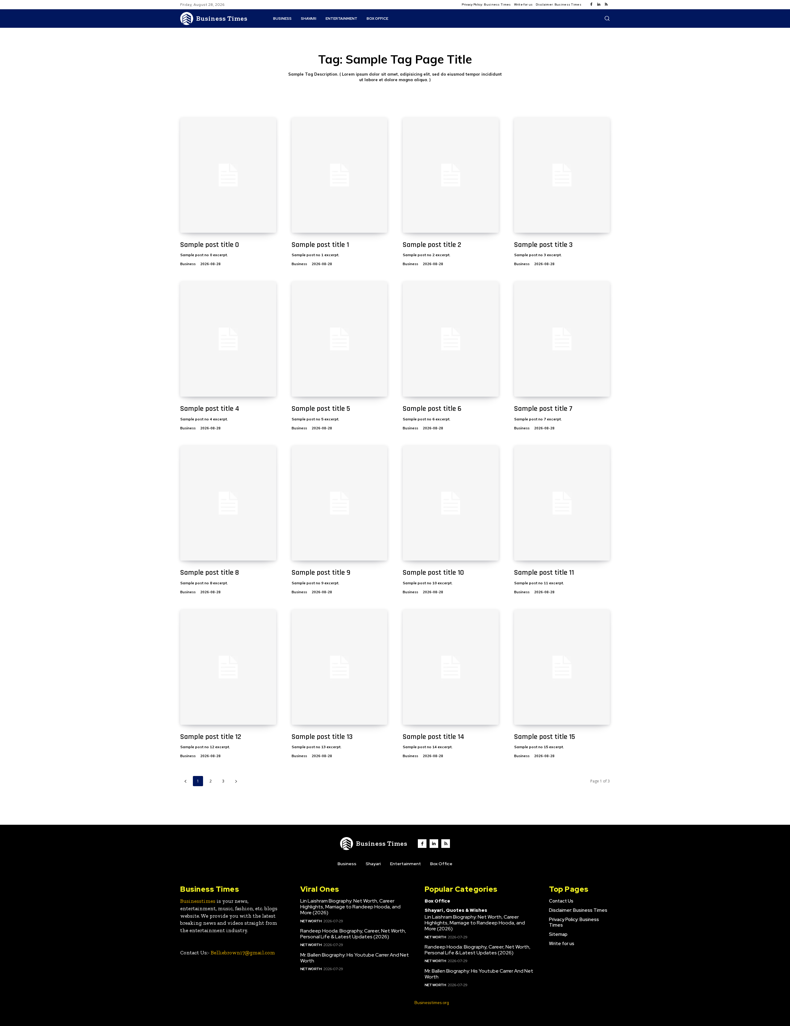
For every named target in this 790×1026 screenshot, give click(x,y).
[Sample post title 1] (340, 175)
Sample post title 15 (544, 736)
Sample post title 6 (432, 408)
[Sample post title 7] (562, 339)
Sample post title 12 (210, 736)
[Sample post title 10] (451, 503)
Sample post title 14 (433, 736)
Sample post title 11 (544, 572)
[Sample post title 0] (228, 175)
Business (188, 264)
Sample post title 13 (322, 736)
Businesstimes (197, 901)
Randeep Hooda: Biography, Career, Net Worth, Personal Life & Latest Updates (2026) (353, 934)
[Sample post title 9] (340, 503)
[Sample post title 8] (228, 503)
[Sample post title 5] (340, 339)
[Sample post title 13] (340, 667)
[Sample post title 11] (562, 503)
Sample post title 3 (543, 244)
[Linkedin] (598, 4)
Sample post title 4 (209, 408)
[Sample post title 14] (451, 667)
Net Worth (311, 921)
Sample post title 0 (209, 244)
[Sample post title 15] (562, 667)
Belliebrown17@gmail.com (243, 952)
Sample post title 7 (543, 408)
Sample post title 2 (432, 244)
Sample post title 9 (321, 572)
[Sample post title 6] (451, 339)
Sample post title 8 (209, 572)
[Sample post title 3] (562, 175)
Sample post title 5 (321, 408)
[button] (607, 18)
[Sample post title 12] (228, 667)
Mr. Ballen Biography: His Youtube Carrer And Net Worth (354, 958)
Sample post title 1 (320, 244)
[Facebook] (591, 4)
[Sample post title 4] (228, 339)
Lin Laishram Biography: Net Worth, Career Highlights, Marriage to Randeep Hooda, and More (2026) (350, 907)
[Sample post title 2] (451, 175)
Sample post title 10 (433, 572)
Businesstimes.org (431, 1002)
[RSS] (606, 4)
